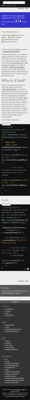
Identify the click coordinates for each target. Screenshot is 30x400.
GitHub (7, 313)
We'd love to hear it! (13, 293)
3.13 (24, 22)
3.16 (7, 22)
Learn (3, 5)
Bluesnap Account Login (11, 331)
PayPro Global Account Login (13, 329)
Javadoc (7, 369)
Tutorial (7, 361)
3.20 (13, 18)
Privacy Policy (8, 345)
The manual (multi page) (12, 365)
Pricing (9, 5)
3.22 (22, 16)
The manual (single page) (12, 363)
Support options (9, 325)
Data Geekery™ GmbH (19, 389)
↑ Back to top (15, 302)
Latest (4, 18)
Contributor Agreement (11, 349)
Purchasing (8, 343)
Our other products (10, 376)
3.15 (12, 22)
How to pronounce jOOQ (12, 382)
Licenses (7, 341)
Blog (14, 5)
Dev (18, 16)
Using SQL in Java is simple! (12, 371)
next (26, 8)
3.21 (8, 18)
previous (21, 8)
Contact (7, 327)
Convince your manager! (11, 374)
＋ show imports (6, 124)
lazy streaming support (15, 64)
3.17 (3, 22)
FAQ (6, 359)
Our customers (9, 309)
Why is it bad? (14, 80)
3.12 (3, 24)
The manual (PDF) (10, 367)
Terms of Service (9, 347)
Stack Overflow (9, 315)
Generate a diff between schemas (14, 380)
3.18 (22, 18)
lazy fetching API (16, 63)
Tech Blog (8, 311)
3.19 (18, 18)
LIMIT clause (23, 98)
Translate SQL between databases (14, 378)
